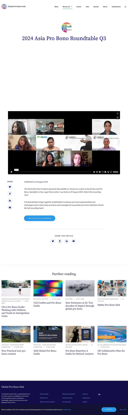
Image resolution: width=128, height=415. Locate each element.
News (56, 7)
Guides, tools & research (47, 402)
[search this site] (125, 7)
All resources (44, 398)
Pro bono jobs (66, 402)
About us (85, 394)
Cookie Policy (67, 409)
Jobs (87, 7)
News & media (44, 394)
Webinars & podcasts (68, 394)
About (105, 7)
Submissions (116, 7)
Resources (66, 7)
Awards (96, 7)
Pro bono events (67, 398)
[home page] (14, 8)
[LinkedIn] (99, 394)
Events (78, 7)
